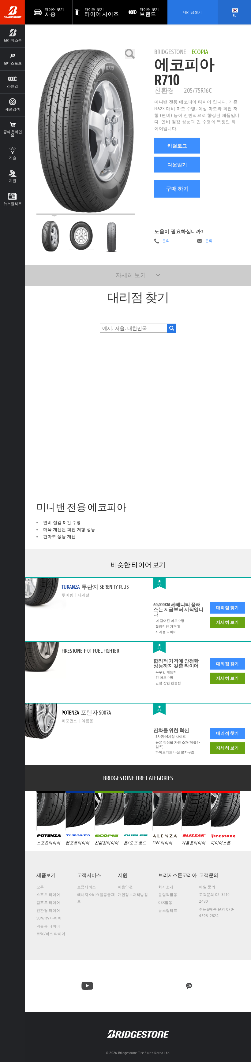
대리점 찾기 (227, 607)
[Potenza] (51, 810)
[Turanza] (80, 810)
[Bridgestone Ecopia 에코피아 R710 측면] (112, 236)
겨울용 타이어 (48, 926)
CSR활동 (165, 902)
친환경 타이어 (48, 910)
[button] (12, 35)
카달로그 (177, 146)
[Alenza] (167, 810)
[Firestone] (225, 810)
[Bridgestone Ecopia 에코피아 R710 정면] (81, 236)
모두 (40, 887)
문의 (166, 241)
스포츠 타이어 (48, 894)
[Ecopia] (109, 810)
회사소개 (165, 887)
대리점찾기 (192, 12)
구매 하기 (177, 188)
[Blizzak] (196, 810)
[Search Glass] (171, 328)
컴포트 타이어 (48, 902)
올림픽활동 (167, 894)
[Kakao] (189, 985)
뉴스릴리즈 (167, 910)
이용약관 (125, 887)
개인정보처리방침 (133, 894)
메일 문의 (207, 887)
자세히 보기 (227, 622)
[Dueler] (138, 810)
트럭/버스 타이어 (51, 933)
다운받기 (177, 165)
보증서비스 (86, 887)
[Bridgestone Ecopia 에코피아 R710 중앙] (50, 236)
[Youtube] (87, 985)
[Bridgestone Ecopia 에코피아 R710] (85, 132)
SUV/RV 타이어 (49, 918)
